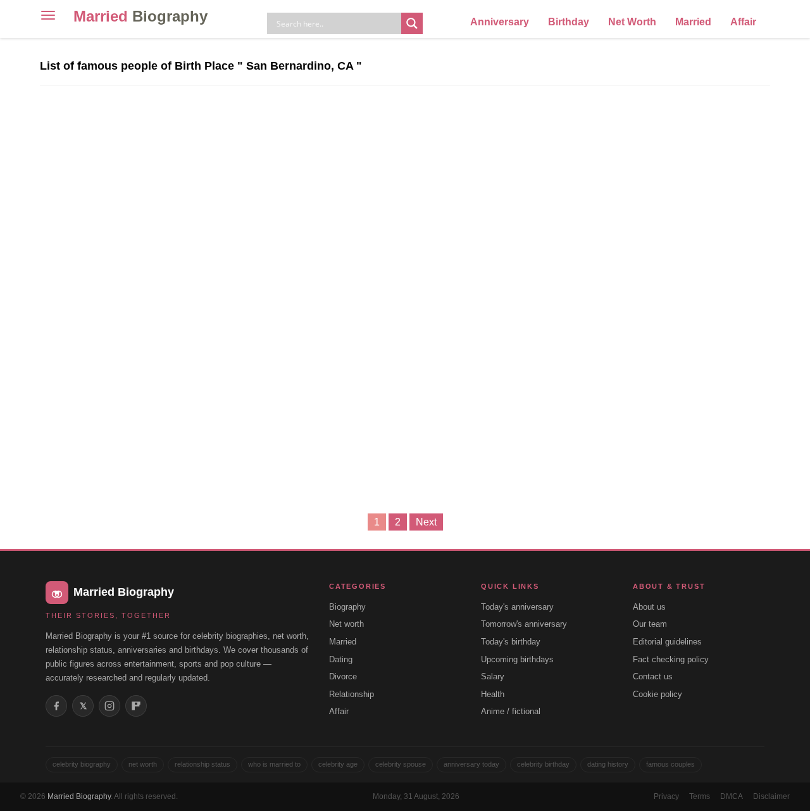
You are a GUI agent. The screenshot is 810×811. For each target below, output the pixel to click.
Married (140, 16)
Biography (347, 607)
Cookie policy (657, 694)
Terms (699, 796)
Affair (743, 21)
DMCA (731, 796)
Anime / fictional (510, 711)
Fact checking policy (671, 659)
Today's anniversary (517, 607)
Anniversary (499, 21)
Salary (492, 676)
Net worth (346, 624)
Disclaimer (771, 796)
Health (492, 694)
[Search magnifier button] (412, 23)
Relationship (351, 694)
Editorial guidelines (667, 641)
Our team (650, 624)
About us (649, 607)
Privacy (666, 796)
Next (426, 522)
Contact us (653, 676)
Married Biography (79, 796)
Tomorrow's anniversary (524, 624)
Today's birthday (510, 641)
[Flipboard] (136, 706)
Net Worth (632, 21)
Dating (340, 659)
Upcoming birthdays (517, 659)
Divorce (343, 676)
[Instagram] (109, 706)
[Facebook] (56, 706)
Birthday (568, 21)
